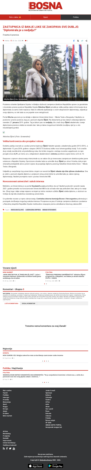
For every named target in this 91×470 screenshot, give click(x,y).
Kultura (48, 395)
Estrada (48, 413)
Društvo (6, 413)
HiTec (48, 402)
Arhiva (5, 431)
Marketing (7, 433)
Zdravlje (49, 397)
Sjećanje (49, 393)
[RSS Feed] (4, 448)
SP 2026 (48, 422)
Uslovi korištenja (9, 443)
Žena (47, 411)
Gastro (48, 400)
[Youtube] (14, 448)
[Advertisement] (45, 237)
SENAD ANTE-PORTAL (53, 425)
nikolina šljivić (17, 210)
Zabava (48, 416)
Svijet (5, 411)
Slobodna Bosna (46, 460)
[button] (86, 47)
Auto (47, 404)
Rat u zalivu (7, 390)
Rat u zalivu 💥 (15, 17)
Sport (5, 404)
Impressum (7, 440)
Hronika (6, 400)
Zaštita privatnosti (9, 445)
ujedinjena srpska (33, 210)
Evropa (5, 409)
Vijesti (45, 17)
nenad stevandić (49, 210)
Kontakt (5, 438)
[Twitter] (10, 448)
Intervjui (6, 397)
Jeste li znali (50, 390)
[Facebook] (7, 448)
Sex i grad (49, 409)
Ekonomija (7, 402)
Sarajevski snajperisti (54, 427)
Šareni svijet (50, 420)
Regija (5, 406)
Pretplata (6, 436)
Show (48, 406)
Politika (76, 17)
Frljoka (48, 418)
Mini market (7, 416)
